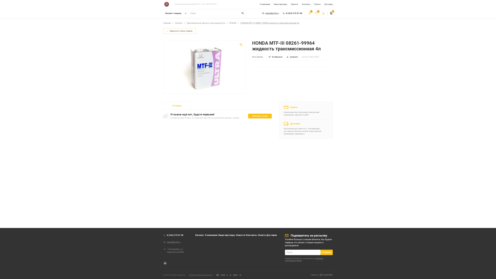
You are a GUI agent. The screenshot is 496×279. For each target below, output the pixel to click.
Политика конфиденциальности (200, 275)
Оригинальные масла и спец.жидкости (206, 23)
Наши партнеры (280, 4)
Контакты (306, 4)
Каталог (179, 23)
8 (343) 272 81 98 (175, 235)
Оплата (317, 4)
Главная (167, 23)
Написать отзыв (260, 116)
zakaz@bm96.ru (173, 242)
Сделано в (315, 275)
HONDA (232, 23)
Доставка (328, 4)
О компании (265, 4)
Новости (294, 4)
